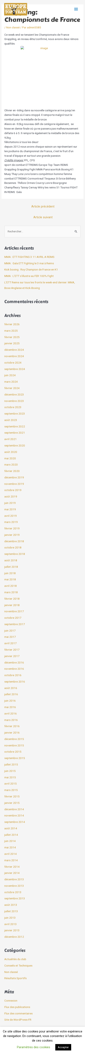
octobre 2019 (12, 490)
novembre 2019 (14, 483)
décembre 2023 (14, 394)
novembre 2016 (14, 668)
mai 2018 (10, 579)
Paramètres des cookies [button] (33, 1047)
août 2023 (10, 420)
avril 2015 (10, 783)
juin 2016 (10, 700)
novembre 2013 (14, 885)
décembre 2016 (14, 662)
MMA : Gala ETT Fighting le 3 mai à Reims (29, 263)
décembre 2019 (14, 477)
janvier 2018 (12, 605)
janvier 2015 (12, 802)
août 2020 (10, 452)
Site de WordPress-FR (17, 1019)
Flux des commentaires (18, 1013)
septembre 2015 (14, 758)
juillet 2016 (11, 694)
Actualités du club (15, 959)
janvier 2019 (12, 534)
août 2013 (10, 904)
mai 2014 (10, 847)
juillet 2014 (11, 834)
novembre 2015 (14, 745)
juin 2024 (10, 375)
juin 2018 (10, 573)
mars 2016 (11, 720)
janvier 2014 (12, 872)
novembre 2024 (14, 356)
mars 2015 (11, 790)
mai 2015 (10, 777)
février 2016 (12, 726)
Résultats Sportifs (15, 978)
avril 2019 (10, 515)
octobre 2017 (12, 617)
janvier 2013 (12, 930)
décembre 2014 (14, 809)
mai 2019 (10, 509)
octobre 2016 (12, 675)
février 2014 (12, 866)
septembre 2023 (14, 413)
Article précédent (42, 206)
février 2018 (12, 598)
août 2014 (10, 828)
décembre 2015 (14, 739)
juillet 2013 (11, 911)
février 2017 (12, 649)
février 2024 (12, 388)
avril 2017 (10, 643)
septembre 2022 (14, 426)
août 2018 (10, 560)
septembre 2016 (14, 681)
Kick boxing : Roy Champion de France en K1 (31, 269)
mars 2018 (11, 592)
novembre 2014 (14, 815)
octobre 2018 (12, 547)
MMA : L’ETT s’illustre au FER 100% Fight (29, 276)
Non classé (13, 27)
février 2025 (12, 337)
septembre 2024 (14, 369)
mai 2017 (10, 636)
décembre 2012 (14, 936)
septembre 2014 (14, 822)
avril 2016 (10, 713)
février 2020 (12, 471)
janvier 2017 (12, 656)
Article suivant (43, 217)
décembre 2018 (14, 541)
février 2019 (12, 528)
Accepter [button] (63, 1047)
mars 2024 (11, 381)
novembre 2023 (14, 401)
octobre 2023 (12, 407)
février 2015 (12, 796)
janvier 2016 (12, 732)
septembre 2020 (14, 445)
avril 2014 (10, 853)
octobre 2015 (12, 751)
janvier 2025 (12, 343)
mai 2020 (10, 458)
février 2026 (12, 324)
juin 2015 (10, 771)
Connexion (10, 1000)
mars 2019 (11, 522)
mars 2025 (11, 330)
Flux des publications (17, 1007)
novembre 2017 (14, 611)
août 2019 (10, 496)
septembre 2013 (14, 898)
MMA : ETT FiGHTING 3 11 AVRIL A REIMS (29, 256)
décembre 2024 (14, 349)
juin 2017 (10, 630)
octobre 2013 (12, 892)
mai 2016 (10, 707)
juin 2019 (10, 503)
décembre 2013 (14, 879)
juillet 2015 (11, 764)
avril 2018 (10, 585)
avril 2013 (10, 924)
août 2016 (10, 688)
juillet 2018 (11, 566)
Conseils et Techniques (18, 965)
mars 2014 (11, 860)
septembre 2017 (14, 624)
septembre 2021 (14, 432)
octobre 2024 (12, 362)
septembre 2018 (14, 554)
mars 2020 (11, 464)
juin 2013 (10, 917)
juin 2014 (10, 841)
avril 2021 (10, 439)
